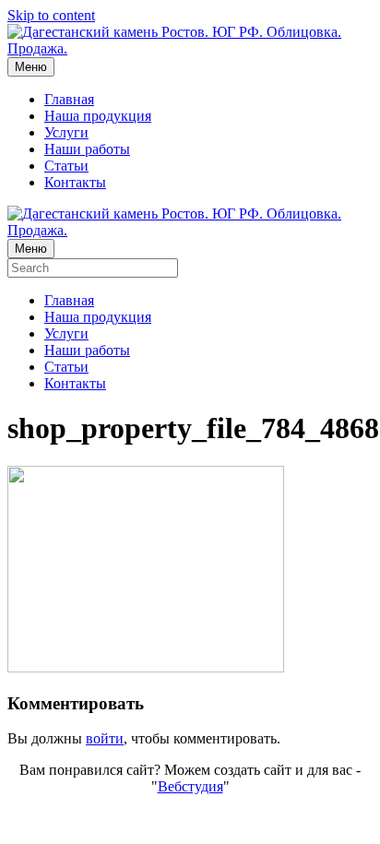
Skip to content (51, 15)
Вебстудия (190, 786)
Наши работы (87, 149)
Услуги (66, 132)
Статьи (66, 165)
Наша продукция (97, 116)
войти (105, 738)
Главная (69, 99)
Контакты (75, 182)
